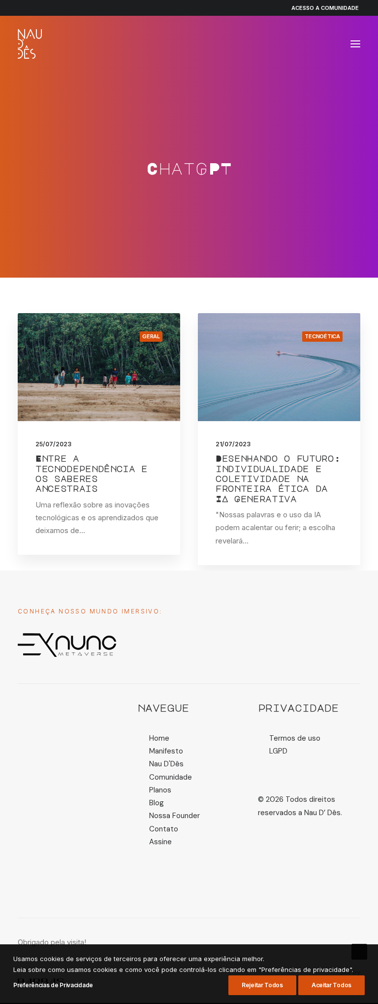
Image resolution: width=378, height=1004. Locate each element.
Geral (151, 336)
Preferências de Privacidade (53, 985)
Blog (156, 803)
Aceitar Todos (331, 985)
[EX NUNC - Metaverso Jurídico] (67, 645)
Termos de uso (294, 738)
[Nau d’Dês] (30, 44)
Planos (160, 790)
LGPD (278, 751)
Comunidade (170, 777)
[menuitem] (320, 8)
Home (159, 738)
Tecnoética (322, 336)
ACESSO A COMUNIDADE (325, 7)
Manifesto (166, 751)
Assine (160, 842)
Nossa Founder (174, 816)
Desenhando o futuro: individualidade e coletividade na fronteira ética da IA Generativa (278, 478)
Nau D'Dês (166, 764)
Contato (163, 829)
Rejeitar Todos (262, 985)
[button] (355, 44)
